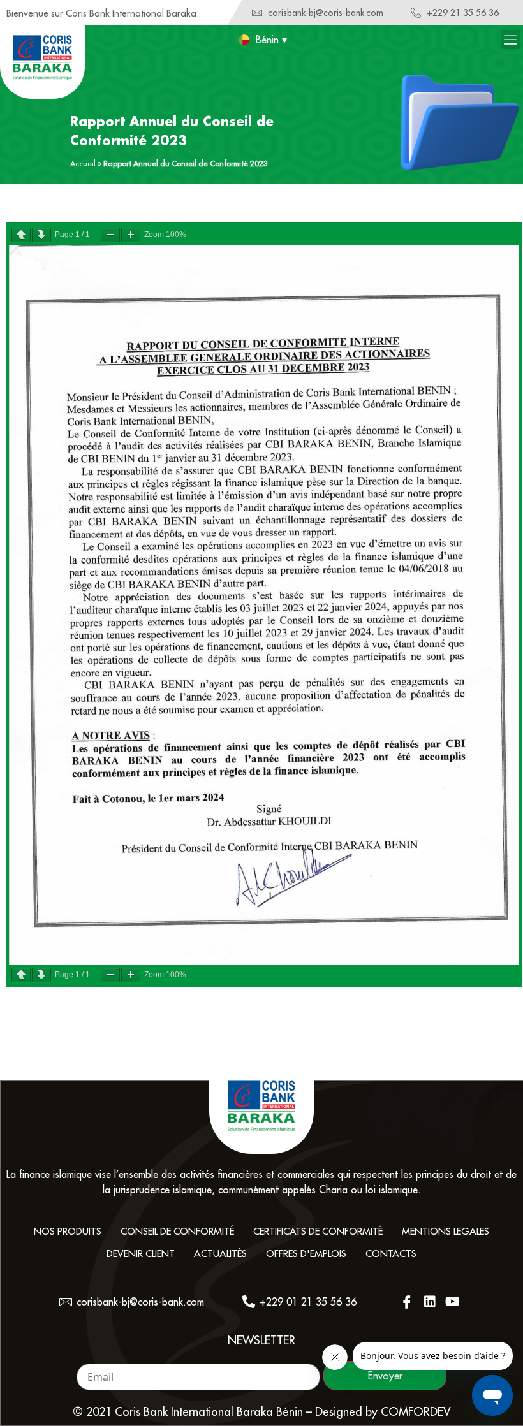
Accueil (83, 163)
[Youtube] (452, 1301)
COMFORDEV (416, 1411)
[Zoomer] (130, 235)
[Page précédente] (21, 235)
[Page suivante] (41, 235)
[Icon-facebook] (406, 1301)
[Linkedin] (429, 1301)
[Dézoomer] (110, 235)
